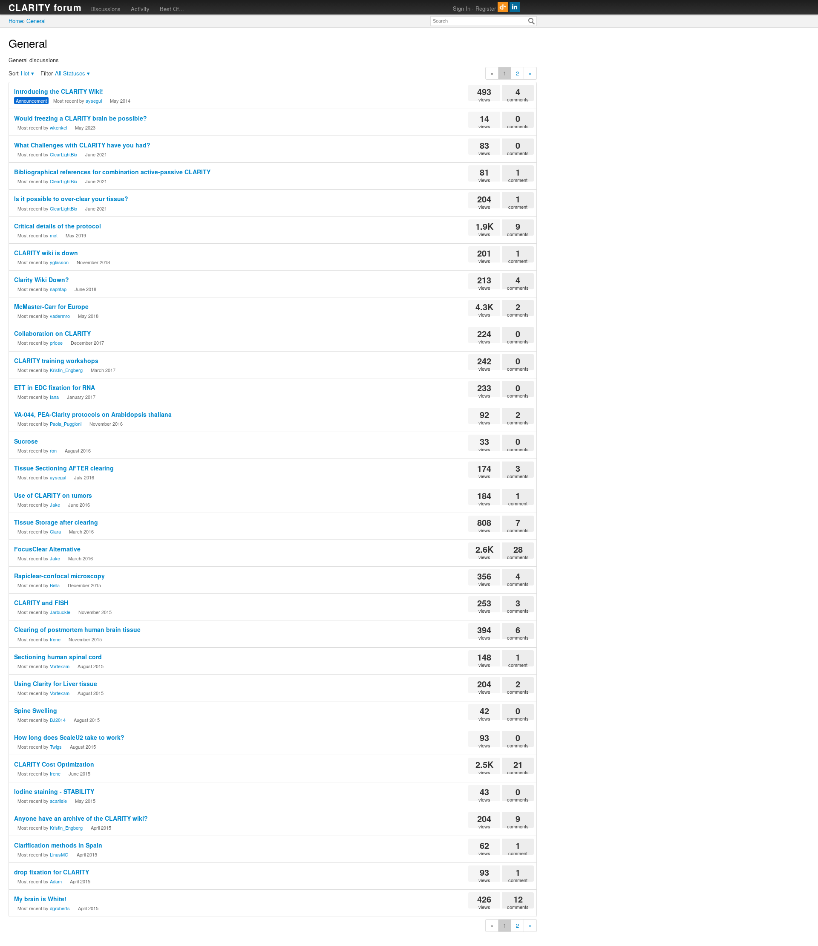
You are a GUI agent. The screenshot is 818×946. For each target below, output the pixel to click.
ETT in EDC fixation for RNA (54, 387)
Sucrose (26, 441)
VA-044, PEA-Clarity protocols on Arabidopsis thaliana (93, 414)
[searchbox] (483, 21)
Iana (54, 396)
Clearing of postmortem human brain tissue (77, 629)
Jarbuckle (60, 612)
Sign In (461, 8)
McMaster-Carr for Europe (51, 306)
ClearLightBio (63, 154)
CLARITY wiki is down (46, 252)
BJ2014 (58, 719)
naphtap (58, 289)
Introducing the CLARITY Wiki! (58, 91)
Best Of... (172, 9)
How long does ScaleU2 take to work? (69, 737)
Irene (55, 639)
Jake (55, 504)
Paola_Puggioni (65, 423)
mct (54, 235)
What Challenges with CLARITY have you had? (82, 145)
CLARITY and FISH (41, 602)
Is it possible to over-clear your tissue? (71, 198)
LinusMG (59, 854)
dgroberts (60, 908)
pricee (56, 342)
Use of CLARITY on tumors (53, 495)
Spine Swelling (35, 710)
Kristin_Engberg (66, 369)
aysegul (94, 100)
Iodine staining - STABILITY (54, 791)
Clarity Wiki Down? (41, 279)
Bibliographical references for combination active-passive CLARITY (112, 171)
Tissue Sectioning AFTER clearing (64, 468)
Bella (55, 585)
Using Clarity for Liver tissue (55, 683)
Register (485, 8)
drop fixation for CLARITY (51, 872)
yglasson (59, 262)
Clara (55, 531)
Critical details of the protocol (57, 226)
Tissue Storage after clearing (56, 522)
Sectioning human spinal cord (58, 656)
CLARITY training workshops (56, 360)
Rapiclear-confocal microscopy (59, 575)
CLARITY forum (45, 7)
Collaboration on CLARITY (52, 333)
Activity (140, 9)
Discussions (105, 9)
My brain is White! (40, 898)
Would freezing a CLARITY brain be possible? (80, 118)
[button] (27, 73)
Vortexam (59, 666)
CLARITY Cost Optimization (54, 764)
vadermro (60, 315)
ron (53, 450)
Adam (56, 881)
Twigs (56, 746)
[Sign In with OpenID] (503, 7)
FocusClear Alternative (47, 549)
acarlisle (58, 800)
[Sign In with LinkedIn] (515, 7)
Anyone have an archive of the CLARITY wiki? (81, 818)
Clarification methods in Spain (58, 845)
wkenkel (58, 127)
